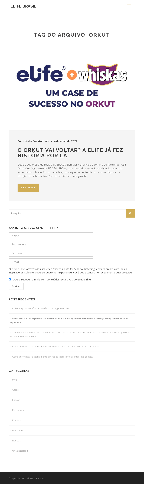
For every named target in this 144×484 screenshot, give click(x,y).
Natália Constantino (36, 141)
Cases (15, 389)
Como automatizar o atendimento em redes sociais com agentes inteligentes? (52, 356)
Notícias (16, 440)
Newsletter (18, 430)
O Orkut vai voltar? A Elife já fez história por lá (70, 153)
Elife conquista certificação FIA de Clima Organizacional (41, 308)
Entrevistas (18, 410)
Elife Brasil (24, 6)
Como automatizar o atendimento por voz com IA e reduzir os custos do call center (55, 346)
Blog (14, 379)
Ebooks (16, 399)
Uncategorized (20, 450)
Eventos (16, 420)
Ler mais (28, 187)
